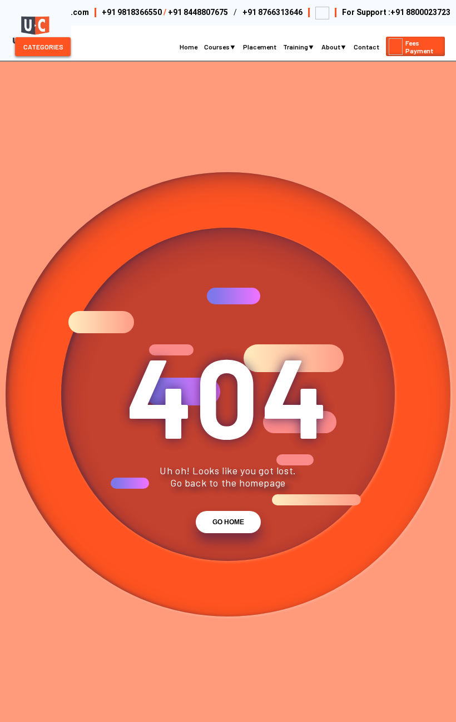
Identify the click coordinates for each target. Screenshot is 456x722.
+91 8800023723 (420, 12)
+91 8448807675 (198, 12)
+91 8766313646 (272, 12)
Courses (217, 47)
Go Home (228, 522)
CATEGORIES (43, 47)
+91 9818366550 (132, 12)
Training (296, 47)
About (331, 47)
